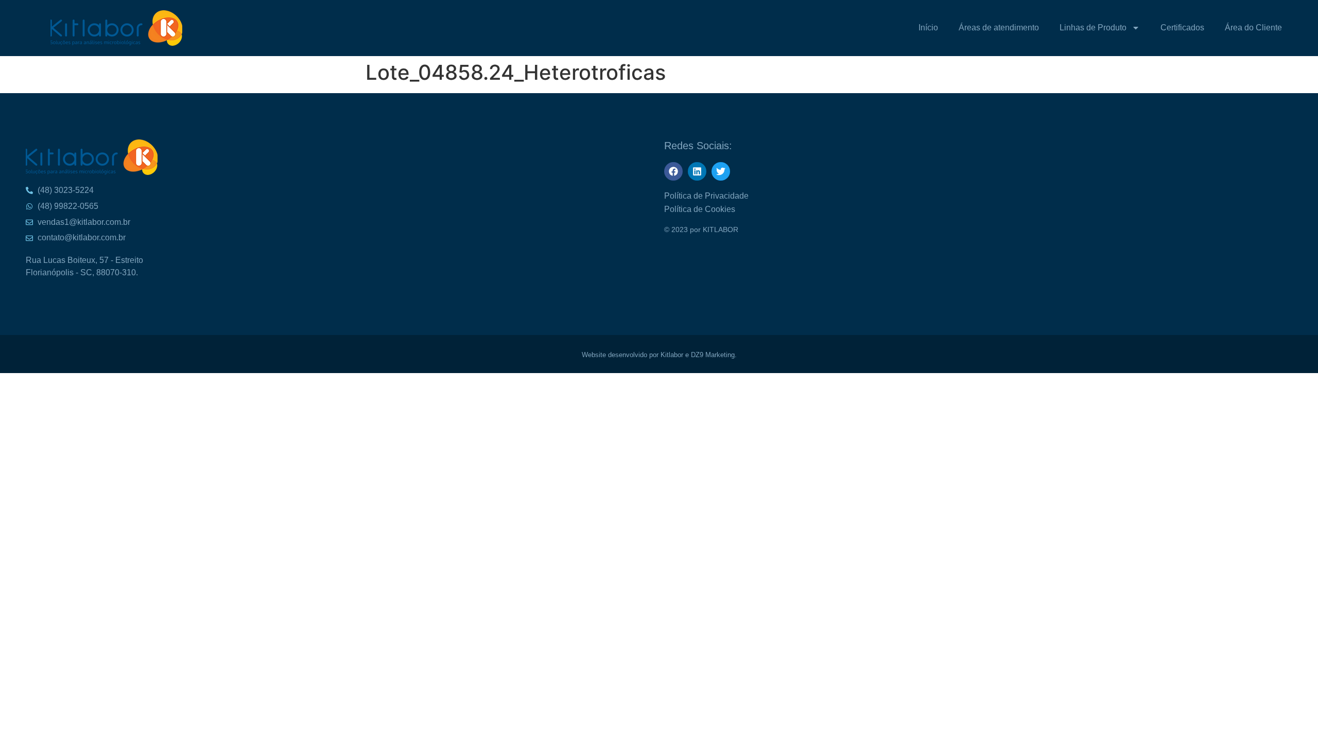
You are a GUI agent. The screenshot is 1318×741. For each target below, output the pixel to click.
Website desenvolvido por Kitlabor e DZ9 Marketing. (659, 355)
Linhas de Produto (1093, 27)
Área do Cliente (1253, 27)
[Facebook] (673, 171)
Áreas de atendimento (999, 27)
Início (928, 27)
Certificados (1182, 27)
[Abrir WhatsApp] (1292, 26)
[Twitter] (721, 171)
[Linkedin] (697, 171)
